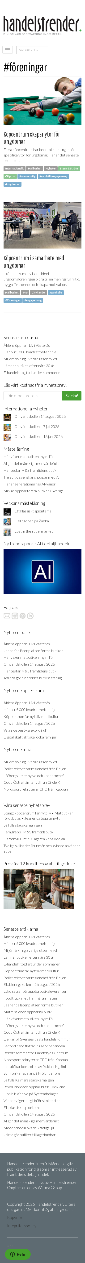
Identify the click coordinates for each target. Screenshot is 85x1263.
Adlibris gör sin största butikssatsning (33, 678)
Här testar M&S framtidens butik (30, 470)
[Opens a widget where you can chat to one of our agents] (18, 1255)
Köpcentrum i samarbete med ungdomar (34, 261)
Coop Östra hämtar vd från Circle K (32, 782)
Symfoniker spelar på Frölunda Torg (32, 1073)
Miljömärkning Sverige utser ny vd (30, 358)
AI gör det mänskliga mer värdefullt (31, 463)
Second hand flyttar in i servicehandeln (34, 1046)
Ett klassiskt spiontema (32, 511)
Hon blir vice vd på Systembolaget (31, 1093)
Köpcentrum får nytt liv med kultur (31, 716)
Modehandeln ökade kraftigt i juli (29, 1127)
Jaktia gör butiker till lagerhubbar (29, 1134)
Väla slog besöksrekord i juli (25, 730)
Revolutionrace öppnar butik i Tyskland (34, 1087)
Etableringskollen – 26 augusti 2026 (32, 984)
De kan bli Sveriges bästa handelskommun (37, 1039)
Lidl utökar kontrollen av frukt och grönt (35, 1066)
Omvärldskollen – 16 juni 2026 (38, 436)
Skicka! (71, 395)
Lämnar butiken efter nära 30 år (29, 365)
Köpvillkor (16, 1217)
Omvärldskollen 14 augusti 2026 (40, 416)
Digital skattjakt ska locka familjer (30, 737)
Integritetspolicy (21, 1225)
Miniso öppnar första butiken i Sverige (34, 491)
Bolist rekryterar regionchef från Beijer (35, 768)
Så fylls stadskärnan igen (23, 825)
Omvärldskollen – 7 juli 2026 (36, 426)
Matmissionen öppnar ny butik (28, 1012)
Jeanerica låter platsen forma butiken (33, 650)
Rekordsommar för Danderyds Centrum (36, 1052)
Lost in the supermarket (33, 531)
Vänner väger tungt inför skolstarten (32, 1100)
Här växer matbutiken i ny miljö (28, 456)
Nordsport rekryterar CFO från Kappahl (36, 789)
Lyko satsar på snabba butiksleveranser (35, 991)
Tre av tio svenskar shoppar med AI (32, 477)
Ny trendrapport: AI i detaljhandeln (37, 543)
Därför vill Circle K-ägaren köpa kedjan (34, 838)
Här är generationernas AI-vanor (29, 484)
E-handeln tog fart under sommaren (32, 372)
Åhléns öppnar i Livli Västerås (27, 345)
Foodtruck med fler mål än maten (30, 998)
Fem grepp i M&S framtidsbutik (29, 832)
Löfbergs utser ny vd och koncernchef (34, 775)
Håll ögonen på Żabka (31, 521)
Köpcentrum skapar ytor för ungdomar (32, 137)
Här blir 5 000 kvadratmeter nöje (30, 352)
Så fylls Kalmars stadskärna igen (29, 1080)
